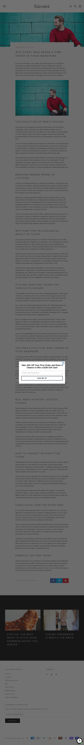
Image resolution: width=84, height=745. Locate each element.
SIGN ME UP (42, 378)
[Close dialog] (63, 363)
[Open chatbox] (79, 741)
